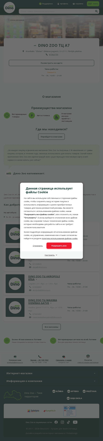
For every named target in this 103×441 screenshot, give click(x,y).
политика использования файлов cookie (60, 238)
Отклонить (38, 245)
